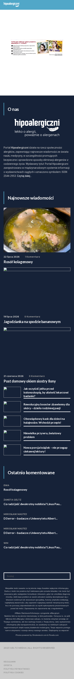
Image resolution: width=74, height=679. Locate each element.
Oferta (8, 665)
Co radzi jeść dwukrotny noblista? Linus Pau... (32, 504)
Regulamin (9, 662)
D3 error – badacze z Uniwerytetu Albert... (31, 518)
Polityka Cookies (14, 672)
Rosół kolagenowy (15, 489)
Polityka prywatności (17, 669)
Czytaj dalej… (24, 175)
